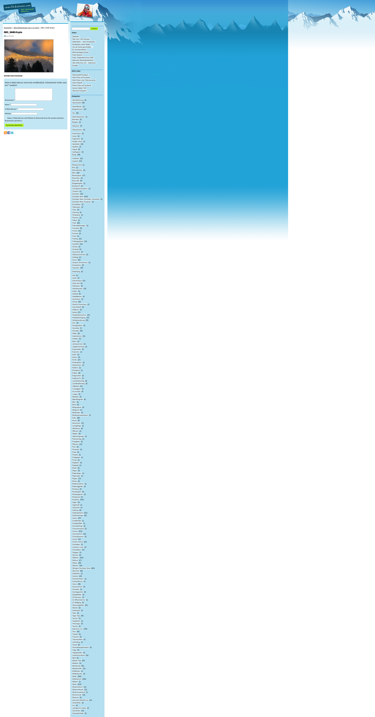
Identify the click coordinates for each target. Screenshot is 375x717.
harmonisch (76, 299)
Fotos (74, 223)
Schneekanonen (78, 536)
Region (74, 478)
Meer (74, 402)
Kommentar (10, 100)
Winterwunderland (78, 692)
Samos (74, 518)
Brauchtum (76, 178)
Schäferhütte (76, 521)
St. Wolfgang (76, 602)
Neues (74, 420)
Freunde (75, 233)
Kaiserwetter (76, 349)
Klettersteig (76, 271)
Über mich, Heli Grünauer (81, 39)
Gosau (74, 260)
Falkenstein (76, 207)
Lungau (75, 394)
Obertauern (76, 428)
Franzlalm (75, 228)
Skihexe (75, 560)
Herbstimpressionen (79, 315)
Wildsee (75, 682)
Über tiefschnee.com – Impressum (84, 63)
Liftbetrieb (75, 386)
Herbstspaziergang (78, 317)
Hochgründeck (77, 325)
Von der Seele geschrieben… (82, 47)
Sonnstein (75, 589)
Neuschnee (76, 423)
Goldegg (75, 257)
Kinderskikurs (77, 362)
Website (8, 113)
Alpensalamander (78, 117)
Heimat (74, 302)
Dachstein (75, 194)
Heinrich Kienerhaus (79, 304)
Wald (74, 658)
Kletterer (75, 368)
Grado (74, 278)
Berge (74, 154)
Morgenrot (75, 410)
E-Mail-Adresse (11, 109)
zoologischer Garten (79, 708)
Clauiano (75, 191)
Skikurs (74, 563)
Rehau (74, 481)
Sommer (75, 576)
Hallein (74, 291)
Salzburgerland (77, 513)
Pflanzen (75, 444)
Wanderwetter (77, 668)
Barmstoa (75, 119)
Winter (74, 684)
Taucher (75, 618)
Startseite (8, 28)
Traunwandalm (77, 639)
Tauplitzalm (76, 621)
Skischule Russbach (79, 91)
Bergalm (75, 122)
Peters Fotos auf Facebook (81, 85)
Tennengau (76, 623)
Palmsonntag (76, 439)
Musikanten (76, 412)
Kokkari (75, 373)
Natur (74, 418)
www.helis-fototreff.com (80, 700)
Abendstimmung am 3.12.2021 (26, 28)
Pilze (74, 447)
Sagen (74, 502)
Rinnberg (75, 489)
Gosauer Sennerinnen (80, 262)
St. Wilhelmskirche (78, 600)
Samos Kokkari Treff (79, 88)
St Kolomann (76, 597)
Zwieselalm (76, 711)
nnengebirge (76, 426)
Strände (75, 608)
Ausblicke (75, 158)
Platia (74, 452)
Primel (74, 460)
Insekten (75, 339)
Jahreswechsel (77, 344)
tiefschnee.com (77, 629)
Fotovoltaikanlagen (79, 225)
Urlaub (74, 645)
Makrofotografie (77, 399)
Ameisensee (76, 133)
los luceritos (76, 391)
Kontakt (75, 65)
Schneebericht (77, 534)
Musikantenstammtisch (80, 415)
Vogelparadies (77, 652)
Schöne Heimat (77, 542)
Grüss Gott (76, 283)
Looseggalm (76, 389)
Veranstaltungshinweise (80, 647)
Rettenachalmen (78, 484)
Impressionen (77, 336)
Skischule (75, 571)
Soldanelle (76, 573)
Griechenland (77, 281)
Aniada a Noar (77, 141)
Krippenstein (76, 375)
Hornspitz (75, 331)
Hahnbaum (76, 286)
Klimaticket (76, 370)
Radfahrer (75, 463)
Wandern (75, 663)
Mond (74, 404)
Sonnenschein (77, 587)
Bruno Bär (75, 181)
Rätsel (74, 468)
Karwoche (75, 352)
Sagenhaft (75, 505)
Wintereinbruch (77, 687)
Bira (73, 167)
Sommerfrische (77, 581)
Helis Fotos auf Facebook (81, 77)
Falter (74, 210)
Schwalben (76, 544)
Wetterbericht (76, 679)
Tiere (74, 631)
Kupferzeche (76, 378)
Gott (73, 275)
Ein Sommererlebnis (79, 50)
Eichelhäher (76, 204)
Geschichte (76, 252)
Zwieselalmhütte (78, 713)
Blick (74, 173)
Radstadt (75, 465)
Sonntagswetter (77, 592)
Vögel (74, 650)
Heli (5, 36)
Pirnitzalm (75, 449)
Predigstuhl (76, 457)
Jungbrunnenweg (78, 346)
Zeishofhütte (76, 703)
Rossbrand (76, 497)
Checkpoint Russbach (80, 188)
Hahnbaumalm (77, 288)
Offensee (75, 431)
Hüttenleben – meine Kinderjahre (83, 42)
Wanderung (76, 666)
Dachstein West (77, 196)
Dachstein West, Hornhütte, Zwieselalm (86, 199)
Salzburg (75, 510)
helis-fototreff (76, 307)
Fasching (75, 212)
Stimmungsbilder (78, 605)
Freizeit (74, 231)
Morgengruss (76, 407)
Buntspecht (76, 186)
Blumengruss (76, 175)
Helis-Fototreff (77, 83)
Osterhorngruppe (78, 436)
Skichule (75, 555)
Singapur (75, 552)
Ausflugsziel (76, 152)
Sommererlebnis (78, 579)
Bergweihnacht (77, 109)
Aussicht (75, 161)
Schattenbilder (77, 523)
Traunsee (75, 637)
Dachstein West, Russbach (81, 202)
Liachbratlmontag (78, 381)
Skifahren (75, 558)
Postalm (75, 455)
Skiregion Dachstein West (81, 568)
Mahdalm (75, 397)
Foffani (74, 220)
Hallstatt (75, 294)
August (74, 149)
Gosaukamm (76, 265)
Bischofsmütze (77, 170)
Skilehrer (75, 565)
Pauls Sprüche (77, 55)
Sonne (74, 584)
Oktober (75, 434)
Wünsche (75, 697)
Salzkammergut (77, 515)
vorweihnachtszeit (78, 655)
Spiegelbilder (77, 594)
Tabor (74, 613)
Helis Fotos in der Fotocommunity (84, 80)
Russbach (75, 499)
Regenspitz (76, 476)
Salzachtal (76, 507)
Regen (74, 470)
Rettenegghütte (77, 486)
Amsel (74, 136)
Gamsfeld (75, 244)
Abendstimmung (78, 100)
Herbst (74, 312)
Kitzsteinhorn (76, 365)
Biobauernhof (77, 165)
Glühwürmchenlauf (78, 254)
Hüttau (74, 333)
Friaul (74, 236)
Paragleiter (76, 441)
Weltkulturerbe (77, 674)
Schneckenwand (78, 528)
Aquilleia (75, 147)
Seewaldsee (76, 550)
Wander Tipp (76, 660)
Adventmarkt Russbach (80, 75)
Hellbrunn (75, 310)
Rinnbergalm (76, 492)
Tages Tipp (76, 616)
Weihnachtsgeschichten (80, 52)
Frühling (75, 239)
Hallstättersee (77, 296)
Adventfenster (77, 106)
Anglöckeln (76, 139)
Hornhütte (75, 328)
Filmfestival (76, 215)
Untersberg (76, 642)
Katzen (74, 357)
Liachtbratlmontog (78, 383)
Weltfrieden (76, 671)
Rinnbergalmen (77, 494)
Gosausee (75, 268)
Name (7, 104)
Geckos (75, 247)
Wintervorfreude (77, 689)
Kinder (74, 360)
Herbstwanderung (78, 320)
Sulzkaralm (76, 610)
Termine (75, 626)
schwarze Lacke (77, 547)
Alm (73, 113)
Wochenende (77, 695)
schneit (74, 539)
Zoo (73, 705)
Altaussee (75, 126)
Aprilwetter (76, 144)
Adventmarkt (76, 103)
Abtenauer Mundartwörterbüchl (83, 60)
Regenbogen (76, 473)
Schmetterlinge (77, 526)
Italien (74, 341)
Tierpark (75, 634)
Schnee (75, 531)
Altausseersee (77, 130)
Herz (74, 323)
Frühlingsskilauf (77, 241)
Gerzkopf (75, 249)
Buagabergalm (77, 183)
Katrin (74, 354)
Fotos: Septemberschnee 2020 (83, 57)
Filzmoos (75, 217)
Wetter (74, 676)
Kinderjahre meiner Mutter (81, 44)
